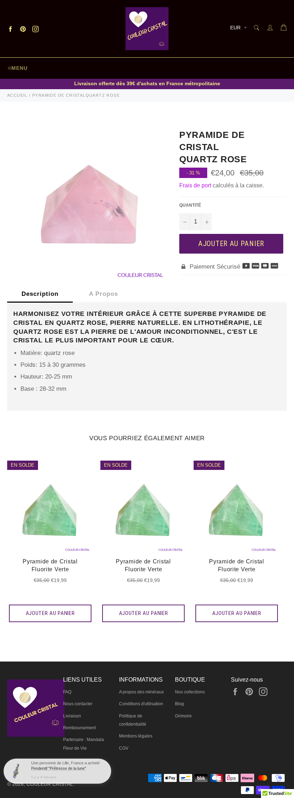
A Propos (103, 293)
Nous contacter (78, 703)
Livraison (72, 715)
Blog (179, 703)
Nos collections (190, 691)
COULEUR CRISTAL (50, 784)
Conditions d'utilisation (141, 703)
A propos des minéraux (141, 691)
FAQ (67, 691)
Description (40, 293)
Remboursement (79, 727)
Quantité (190, 205)
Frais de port (195, 185)
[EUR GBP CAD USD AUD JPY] (238, 29)
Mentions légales (135, 736)
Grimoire (183, 715)
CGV (123, 748)
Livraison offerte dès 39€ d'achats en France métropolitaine (147, 83)
